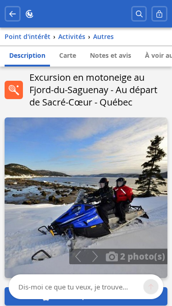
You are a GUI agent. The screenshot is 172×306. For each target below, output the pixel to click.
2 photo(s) (141, 256)
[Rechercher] (139, 14)
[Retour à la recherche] (13, 14)
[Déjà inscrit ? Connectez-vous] (159, 14)
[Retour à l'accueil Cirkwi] (29, 14)
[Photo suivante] (94, 256)
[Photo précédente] (77, 256)
